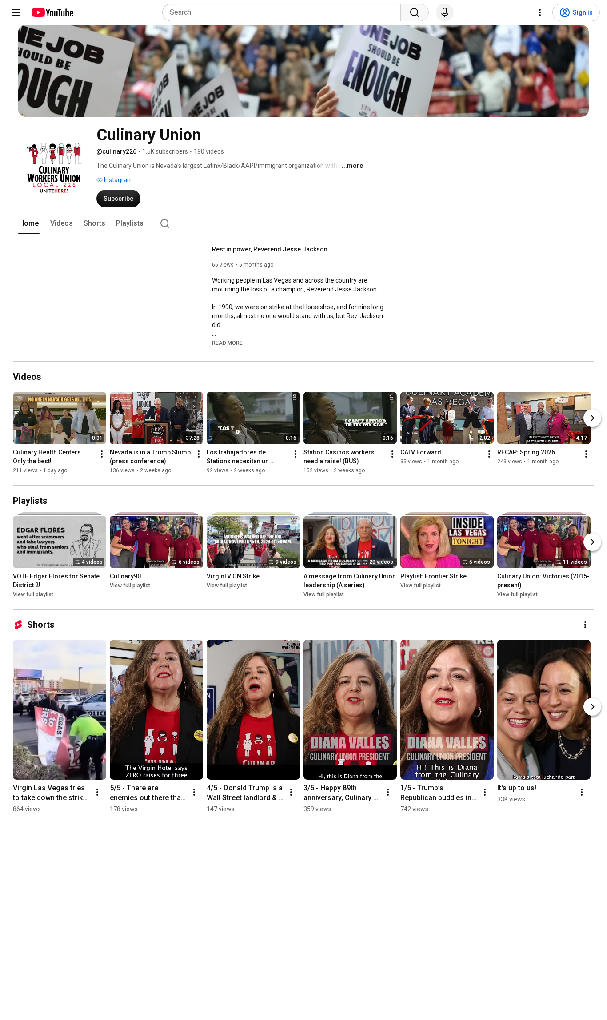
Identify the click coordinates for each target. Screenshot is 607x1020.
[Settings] (540, 12)
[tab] (29, 223)
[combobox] (284, 12)
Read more (227, 343)
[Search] (414, 12)
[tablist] (303, 223)
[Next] (592, 418)
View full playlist (33, 594)
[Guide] (16, 12)
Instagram (118, 179)
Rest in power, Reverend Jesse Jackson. (270, 249)
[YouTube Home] (52, 12)
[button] (227, 342)
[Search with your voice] (445, 12)
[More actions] (102, 454)
